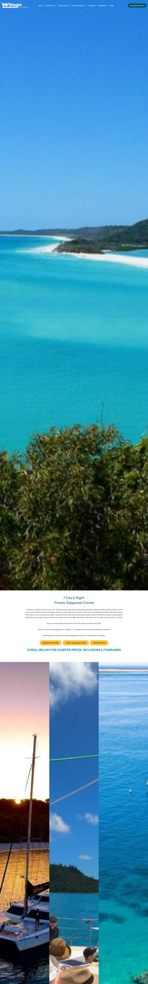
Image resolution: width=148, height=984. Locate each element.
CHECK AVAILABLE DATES (76, 643)
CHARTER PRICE (99, 643)
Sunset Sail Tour (64, 5)
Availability (102, 5)
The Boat (91, 5)
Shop (111, 5)
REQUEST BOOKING (137, 6)
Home (40, 5)
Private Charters (78, 5)
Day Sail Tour (50, 5)
